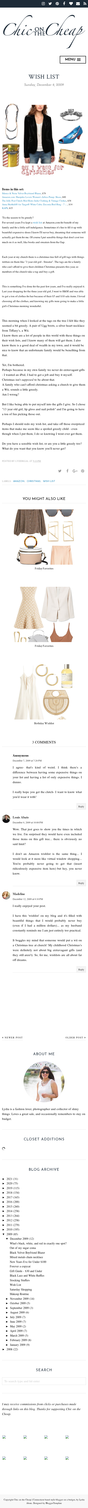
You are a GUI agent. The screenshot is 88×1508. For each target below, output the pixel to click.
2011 (9, 1225)
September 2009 (19, 1308)
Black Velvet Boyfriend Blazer (27, 1252)
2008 (9, 1349)
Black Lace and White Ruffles (27, 1275)
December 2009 (19, 1239)
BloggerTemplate (54, 1503)
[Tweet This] (59, 471)
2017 (9, 1197)
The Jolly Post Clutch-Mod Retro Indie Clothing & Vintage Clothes (34, 200)
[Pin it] (82, 471)
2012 (9, 1220)
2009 (9, 1234)
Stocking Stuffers (20, 1280)
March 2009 (17, 1335)
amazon (18, 481)
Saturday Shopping (21, 1289)
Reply (81, 806)
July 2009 (15, 1317)
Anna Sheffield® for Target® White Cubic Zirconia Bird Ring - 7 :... (35, 204)
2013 (9, 1216)
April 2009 (16, 1331)
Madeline (19, 894)
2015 (9, 1206)
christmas (34, 481)
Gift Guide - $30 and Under (26, 1271)
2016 (9, 1202)
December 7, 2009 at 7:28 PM (27, 760)
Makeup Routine (19, 1294)
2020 (9, 1183)
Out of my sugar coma (23, 1248)
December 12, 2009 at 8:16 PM (28, 899)
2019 (9, 1188)
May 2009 (16, 1326)
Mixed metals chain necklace (26, 1257)
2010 (9, 1229)
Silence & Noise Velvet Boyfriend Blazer (21, 193)
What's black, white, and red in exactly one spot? (38, 1243)
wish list (37, 222)
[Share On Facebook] (67, 471)
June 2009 (16, 1321)
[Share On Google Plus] (75, 471)
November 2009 (19, 1299)
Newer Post (14, 1037)
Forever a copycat (20, 1266)
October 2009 (18, 1303)
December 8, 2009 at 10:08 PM (28, 822)
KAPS (5, 208)
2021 (9, 1179)
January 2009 (17, 1345)
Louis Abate (21, 817)
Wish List (15, 1285)
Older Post (74, 1037)
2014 (9, 1211)
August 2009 (17, 1312)
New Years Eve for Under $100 (28, 1262)
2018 (9, 1192)
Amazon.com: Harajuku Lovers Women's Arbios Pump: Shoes (31, 196)
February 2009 (18, 1340)
